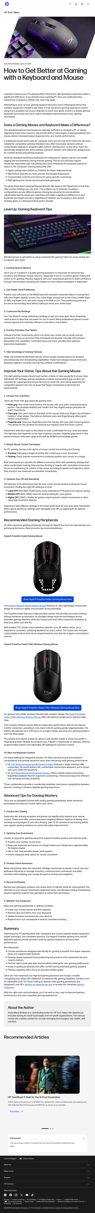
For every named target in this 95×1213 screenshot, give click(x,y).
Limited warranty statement (45, 1201)
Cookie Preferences (71, 1199)
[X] (21, 1195)
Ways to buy (8, 1171)
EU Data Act (18, 1203)
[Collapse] (83, 1138)
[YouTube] (27, 1195)
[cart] (76, 4)
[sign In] (82, 4)
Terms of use (29, 1201)
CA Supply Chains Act (46, 1199)
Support (7, 1177)
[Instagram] (16, 1195)
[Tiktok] (32, 1195)
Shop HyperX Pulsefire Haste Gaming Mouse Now (47, 599)
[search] (70, 4)
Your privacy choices (15, 1201)
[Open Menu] (88, 4)
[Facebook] (10, 1195)
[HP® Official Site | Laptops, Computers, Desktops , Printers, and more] (7, 4)
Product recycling (18, 1199)
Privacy (59, 1199)
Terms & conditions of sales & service (71, 1201)
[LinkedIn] (5, 1195)
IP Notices (7, 1203)
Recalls (6, 1199)
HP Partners (9, 1184)
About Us (7, 1165)
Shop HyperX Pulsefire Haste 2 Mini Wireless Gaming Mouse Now (47, 707)
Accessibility (31, 1199)
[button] (45, 1128)
